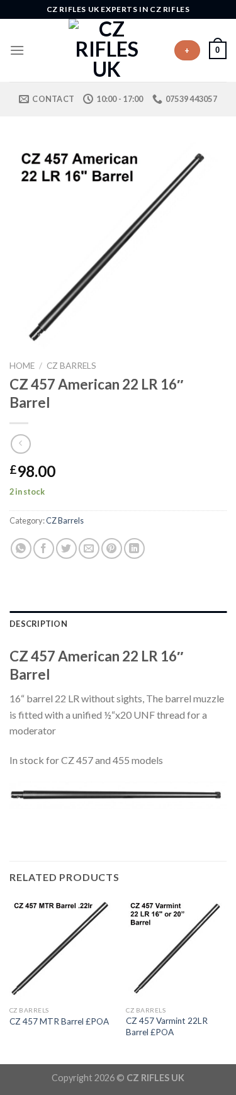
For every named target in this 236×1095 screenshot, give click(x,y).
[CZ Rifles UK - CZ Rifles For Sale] (107, 50)
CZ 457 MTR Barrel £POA (59, 1021)
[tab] (118, 623)
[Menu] (17, 50)
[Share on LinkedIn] (134, 548)
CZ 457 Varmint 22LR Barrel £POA (167, 1026)
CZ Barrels (71, 366)
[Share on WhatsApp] (21, 548)
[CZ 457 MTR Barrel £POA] (60, 948)
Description (38, 624)
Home (22, 366)
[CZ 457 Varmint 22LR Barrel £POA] (177, 948)
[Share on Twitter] (66, 548)
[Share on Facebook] (43, 548)
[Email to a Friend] (89, 548)
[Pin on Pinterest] (111, 548)
